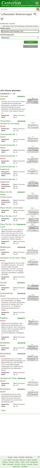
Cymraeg (15, 460)
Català (9, 460)
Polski (4, 464)
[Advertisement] (20, 69)
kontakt (21, 457)
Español (34, 460)
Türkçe (35, 464)
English (28, 460)
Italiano (17, 462)
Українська (16, 466)
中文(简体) (24, 466)
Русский (17, 464)
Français (5, 462)
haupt (10, 457)
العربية (4, 460)
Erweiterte (31, 46)
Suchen (31, 42)
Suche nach (5, 28)
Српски (23, 464)
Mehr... (4, 410)
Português (10, 464)
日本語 (23, 462)
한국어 (27, 462)
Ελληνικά (22, 460)
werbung (29, 457)
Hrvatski (11, 462)
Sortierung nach (7, 35)
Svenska (29, 464)
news (15, 457)
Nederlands (34, 462)
